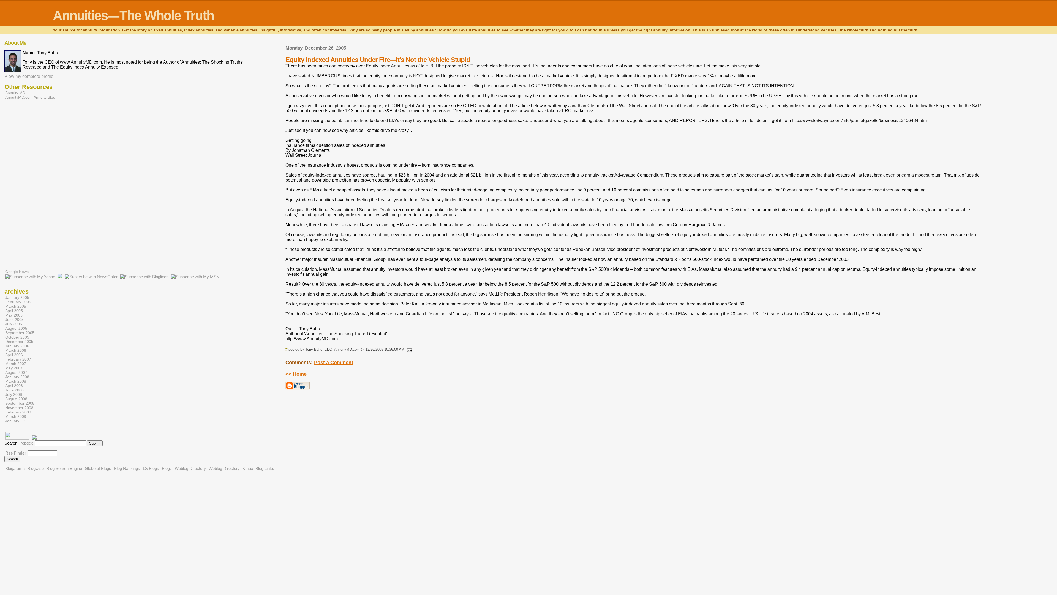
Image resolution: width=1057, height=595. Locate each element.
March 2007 (15, 363)
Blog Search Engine (64, 468)
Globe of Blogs (98, 468)
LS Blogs (151, 468)
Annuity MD (15, 93)
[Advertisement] (26, 186)
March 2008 (15, 381)
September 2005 (19, 333)
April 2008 (14, 385)
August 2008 (16, 399)
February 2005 (18, 302)
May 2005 (14, 315)
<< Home (296, 374)
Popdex (26, 443)
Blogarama (15, 468)
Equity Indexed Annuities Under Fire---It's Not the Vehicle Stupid (377, 59)
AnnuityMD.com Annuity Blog (30, 97)
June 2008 (14, 390)
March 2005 (15, 306)
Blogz (167, 468)
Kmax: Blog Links (258, 468)
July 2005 (13, 324)
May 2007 (14, 368)
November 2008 (19, 407)
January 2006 (17, 346)
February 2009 (18, 412)
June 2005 (14, 319)
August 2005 (16, 328)
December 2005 (19, 341)
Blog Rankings (127, 468)
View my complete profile (28, 76)
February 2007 (18, 359)
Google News (17, 271)
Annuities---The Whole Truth (133, 15)
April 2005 (14, 311)
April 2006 (14, 355)
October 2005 (17, 337)
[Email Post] (408, 349)
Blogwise (36, 468)
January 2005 (17, 297)
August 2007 (16, 372)
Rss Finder (15, 453)
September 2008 (19, 403)
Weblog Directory (190, 468)
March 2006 (15, 350)
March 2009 (15, 416)
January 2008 (17, 377)
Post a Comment (333, 362)
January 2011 (17, 421)
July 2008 (13, 394)
